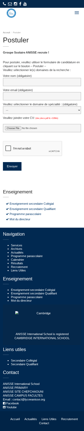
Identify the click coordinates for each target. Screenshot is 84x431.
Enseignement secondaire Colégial (31, 203)
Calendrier (17, 259)
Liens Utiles (18, 270)
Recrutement (19, 267)
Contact (44, 423)
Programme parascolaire (25, 214)
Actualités (17, 252)
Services (16, 245)
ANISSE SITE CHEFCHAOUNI (23, 391)
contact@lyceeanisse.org (29, 399)
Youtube (11, 407)
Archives (16, 248)
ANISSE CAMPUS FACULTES (23, 395)
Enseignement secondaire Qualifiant (32, 209)
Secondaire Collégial (24, 360)
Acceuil (6, 32)
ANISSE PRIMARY (15, 387)
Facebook (12, 403)
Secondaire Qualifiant (24, 364)
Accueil (15, 419)
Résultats (17, 263)
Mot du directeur (19, 219)
